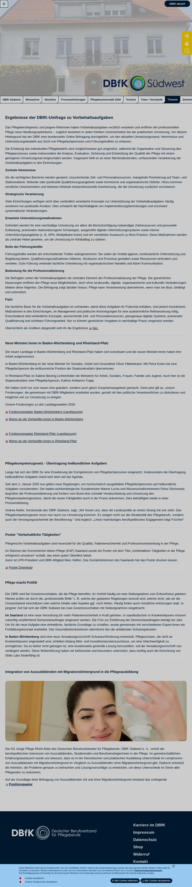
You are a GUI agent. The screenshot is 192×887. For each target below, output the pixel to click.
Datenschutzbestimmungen (148, 870)
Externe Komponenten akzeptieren (41, 882)
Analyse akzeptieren (34, 878)
